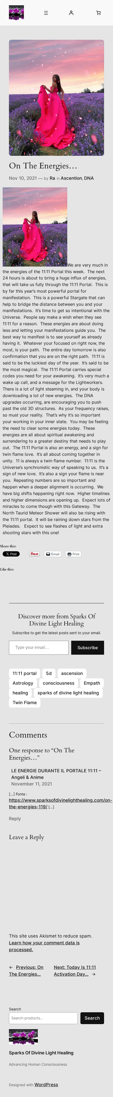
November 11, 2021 (31, 784)
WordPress (46, 1084)
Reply (15, 818)
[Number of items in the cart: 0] (98, 12)
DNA (89, 178)
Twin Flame (25, 702)
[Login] (70, 12)
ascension (72, 673)
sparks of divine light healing (68, 692)
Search (15, 1009)
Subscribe (88, 647)
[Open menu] (46, 13)
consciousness (58, 683)
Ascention (71, 178)
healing (20, 692)
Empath (92, 683)
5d (49, 673)
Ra (52, 178)
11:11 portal (25, 673)
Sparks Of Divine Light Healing (41, 1052)
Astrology (23, 683)
